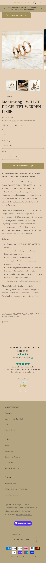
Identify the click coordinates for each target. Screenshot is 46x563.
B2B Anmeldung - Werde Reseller (18, 489)
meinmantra (19, 557)
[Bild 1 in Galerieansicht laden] (11, 85)
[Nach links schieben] (2, 86)
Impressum (9, 463)
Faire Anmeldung (11, 495)
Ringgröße (5, 130)
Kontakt (8, 446)
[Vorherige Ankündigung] (4, 8)
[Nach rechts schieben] (43, 86)
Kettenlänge (6, 141)
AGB (6, 425)
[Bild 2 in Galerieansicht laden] (23, 85)
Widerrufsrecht (11, 451)
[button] (5, 2)
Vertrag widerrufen (12, 468)
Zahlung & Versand (12, 457)
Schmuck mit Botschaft (14, 419)
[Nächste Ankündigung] (41, 8)
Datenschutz (10, 430)
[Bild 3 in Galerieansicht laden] (34, 85)
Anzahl (4, 152)
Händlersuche (10, 484)
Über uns (8, 413)
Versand (14, 120)
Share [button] (6, 322)
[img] (23, 354)
